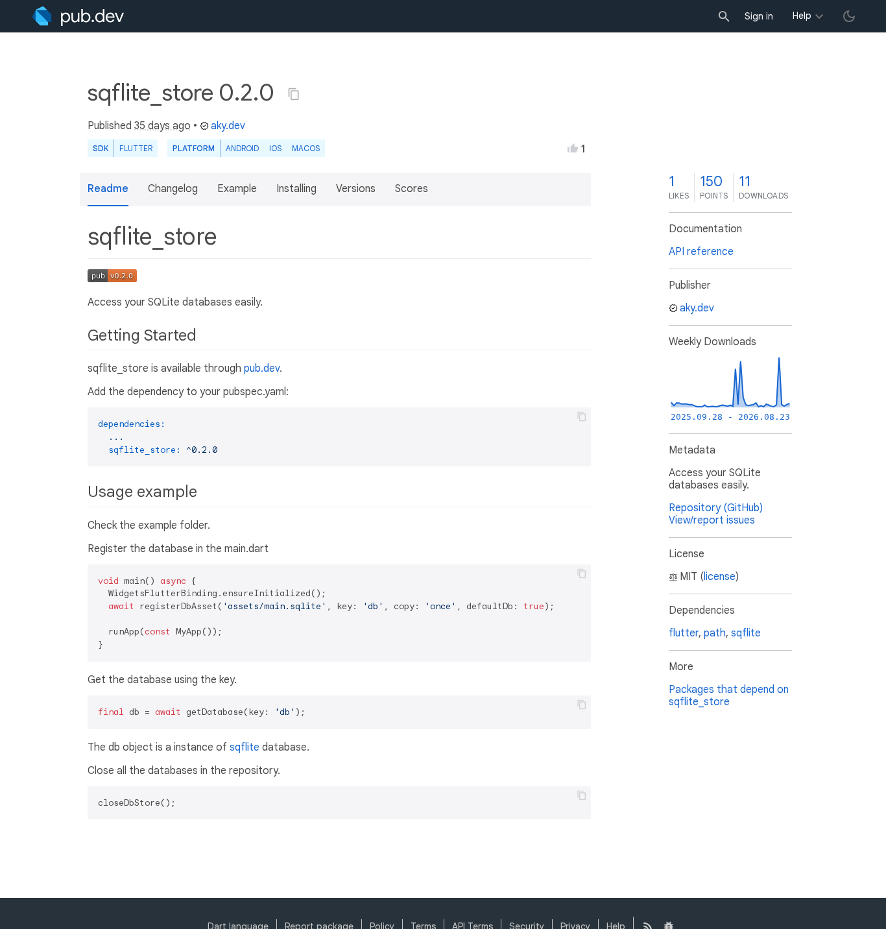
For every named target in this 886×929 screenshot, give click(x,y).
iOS (275, 148)
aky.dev (228, 125)
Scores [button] (411, 188)
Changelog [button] (173, 188)
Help (802, 15)
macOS (306, 148)
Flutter (135, 148)
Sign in (759, 16)
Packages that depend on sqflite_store (729, 695)
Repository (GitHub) (716, 507)
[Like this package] (573, 147)
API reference (701, 251)
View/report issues (712, 520)
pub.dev (262, 368)
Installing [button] (296, 188)
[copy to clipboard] (581, 416)
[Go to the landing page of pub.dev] (78, 16)
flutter (684, 633)
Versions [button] (356, 188)
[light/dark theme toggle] (849, 16)
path (715, 633)
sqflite (244, 747)
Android (242, 148)
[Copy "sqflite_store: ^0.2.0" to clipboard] (293, 94)
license (720, 576)
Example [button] (237, 188)
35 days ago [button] (162, 125)
